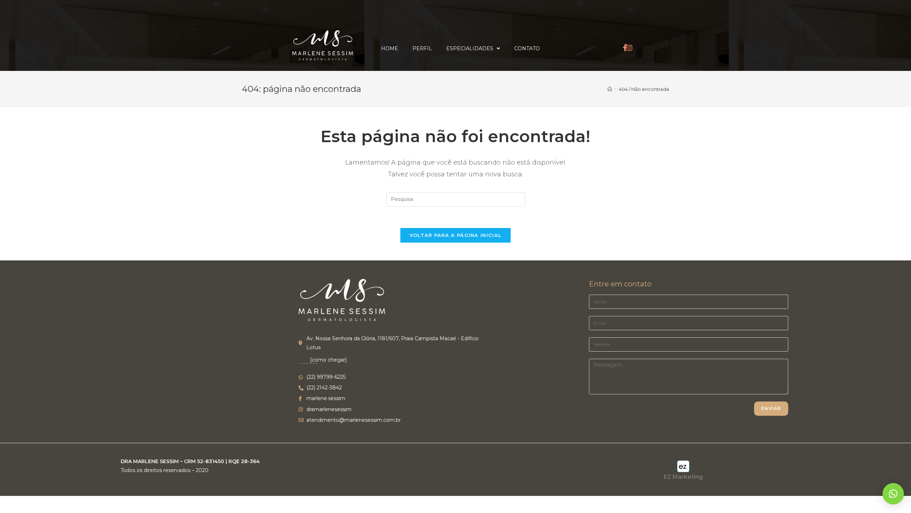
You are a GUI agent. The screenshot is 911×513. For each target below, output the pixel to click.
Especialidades (469, 48)
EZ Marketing (683, 476)
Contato (527, 48)
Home (389, 48)
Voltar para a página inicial (455, 235)
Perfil (422, 48)
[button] (893, 493)
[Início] (609, 89)
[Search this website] (455, 199)
